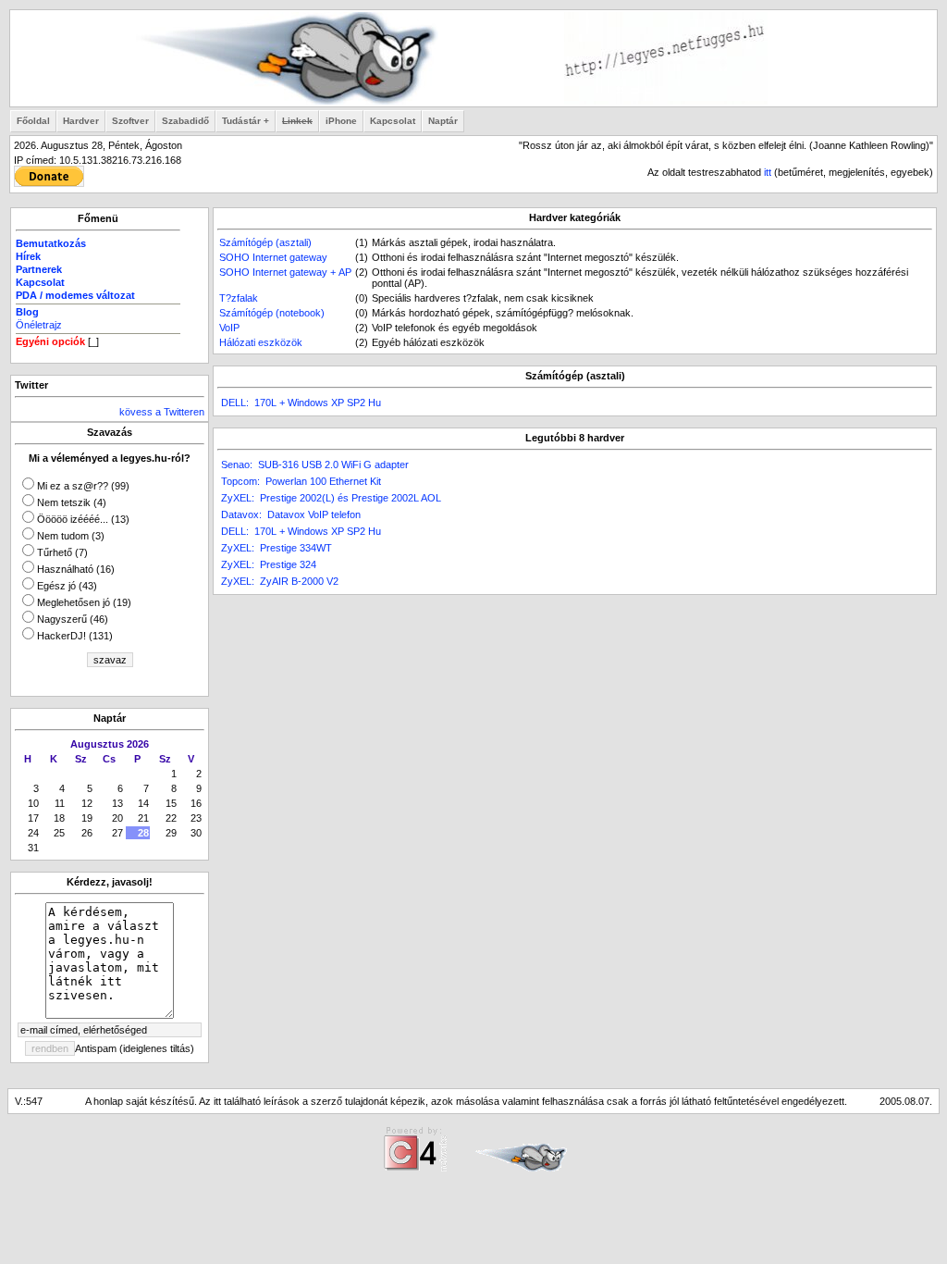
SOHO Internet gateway (273, 257)
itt (767, 172)
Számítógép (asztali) (265, 242)
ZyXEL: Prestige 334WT (276, 547)
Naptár (443, 121)
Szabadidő (185, 121)
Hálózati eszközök (260, 342)
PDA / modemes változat (75, 295)
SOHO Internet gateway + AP (285, 272)
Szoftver (130, 121)
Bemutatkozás (51, 243)
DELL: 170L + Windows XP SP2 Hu (301, 402)
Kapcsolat (392, 121)
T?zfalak (238, 298)
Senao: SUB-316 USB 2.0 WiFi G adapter (315, 464)
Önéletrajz (39, 324)
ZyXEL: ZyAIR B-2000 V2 (279, 581)
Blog (27, 311)
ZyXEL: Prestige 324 (268, 564)
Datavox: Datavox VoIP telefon (291, 514)
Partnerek (39, 269)
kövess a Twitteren (161, 411)
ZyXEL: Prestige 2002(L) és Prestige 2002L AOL (331, 497)
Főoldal (33, 121)
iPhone (341, 121)
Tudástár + (245, 121)
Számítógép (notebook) (272, 312)
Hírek (28, 256)
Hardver (81, 121)
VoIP (229, 327)
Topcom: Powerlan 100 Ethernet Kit (301, 481)
